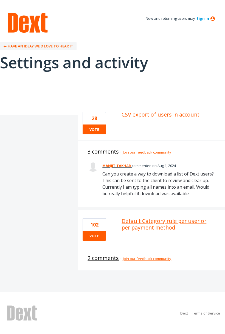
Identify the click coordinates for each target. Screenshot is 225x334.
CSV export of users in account (160, 114)
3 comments (103, 151)
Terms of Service (206, 313)
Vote (94, 129)
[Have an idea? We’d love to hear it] (27, 23)
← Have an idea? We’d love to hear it (38, 46)
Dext (184, 313)
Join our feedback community (147, 152)
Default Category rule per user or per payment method (164, 224)
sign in (202, 18)
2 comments (103, 258)
